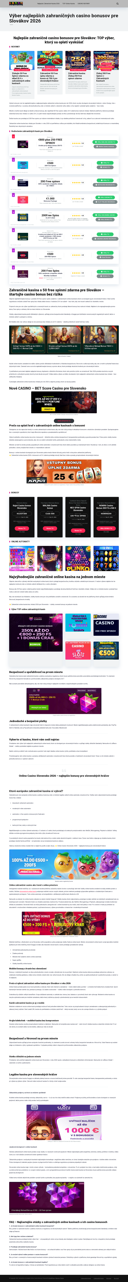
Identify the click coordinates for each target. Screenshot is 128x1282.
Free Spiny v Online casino (22, 70)
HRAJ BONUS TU (106, 219)
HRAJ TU (106, 163)
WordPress (52, 1278)
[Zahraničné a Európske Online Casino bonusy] (16, 3)
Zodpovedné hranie (86, 1278)
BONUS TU (106, 167)
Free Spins (44, 503)
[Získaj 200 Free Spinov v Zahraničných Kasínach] (106, 60)
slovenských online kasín (28, 891)
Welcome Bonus (21, 503)
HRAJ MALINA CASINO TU (106, 142)
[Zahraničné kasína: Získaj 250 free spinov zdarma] (78, 60)
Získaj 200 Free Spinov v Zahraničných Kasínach (103, 77)
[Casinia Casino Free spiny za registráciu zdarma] (23, 240)
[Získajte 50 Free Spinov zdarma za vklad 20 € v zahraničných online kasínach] (21, 60)
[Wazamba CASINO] (23, 220)
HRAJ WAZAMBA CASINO (106, 215)
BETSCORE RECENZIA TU (106, 185)
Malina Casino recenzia (106, 146)
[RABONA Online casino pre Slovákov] (23, 258)
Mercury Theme (60, 1278)
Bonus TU (21, 528)
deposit (41, 278)
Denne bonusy (50, 66)
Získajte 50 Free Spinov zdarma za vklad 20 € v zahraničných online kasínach (21, 78)
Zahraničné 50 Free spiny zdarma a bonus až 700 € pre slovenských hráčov (49, 77)
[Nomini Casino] (23, 168)
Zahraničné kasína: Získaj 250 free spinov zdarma (76, 75)
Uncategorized (106, 70)
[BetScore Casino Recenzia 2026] (23, 186)
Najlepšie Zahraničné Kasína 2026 (48, 3)
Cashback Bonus (75, 501)
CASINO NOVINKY (84, 3)
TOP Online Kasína (69, 3)
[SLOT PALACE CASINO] (23, 203)
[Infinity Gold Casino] (23, 277)
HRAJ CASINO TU (106, 197)
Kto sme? (108, 1278)
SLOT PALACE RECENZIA (106, 202)
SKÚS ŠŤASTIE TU (64, 421)
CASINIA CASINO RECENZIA (106, 239)
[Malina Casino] (23, 147)
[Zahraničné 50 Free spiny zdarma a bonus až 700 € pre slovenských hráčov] (50, 60)
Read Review (106, 257)
